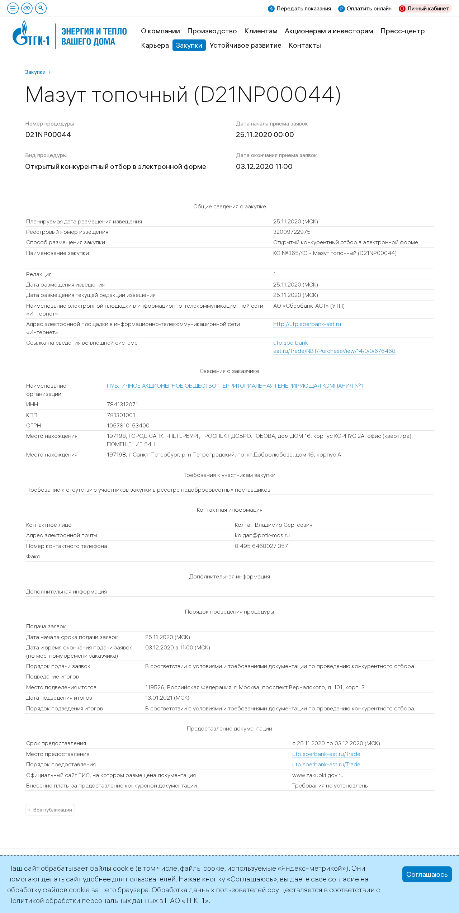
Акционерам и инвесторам (329, 30)
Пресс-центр (402, 30)
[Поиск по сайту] (41, 8)
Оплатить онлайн (369, 8)
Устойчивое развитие (245, 45)
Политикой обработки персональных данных (82, 900)
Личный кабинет (428, 8)
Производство (212, 30)
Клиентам (261, 30)
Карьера (155, 45)
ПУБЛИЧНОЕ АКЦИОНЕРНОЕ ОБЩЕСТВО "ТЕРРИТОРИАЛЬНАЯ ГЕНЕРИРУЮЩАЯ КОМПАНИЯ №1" (236, 385)
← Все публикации (50, 809)
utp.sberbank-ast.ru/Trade (326, 753)
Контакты (305, 45)
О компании (160, 30)
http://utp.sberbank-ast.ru (307, 323)
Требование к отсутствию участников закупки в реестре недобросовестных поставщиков (148, 489)
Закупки (189, 45)
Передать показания (303, 8)
